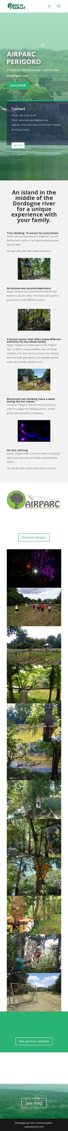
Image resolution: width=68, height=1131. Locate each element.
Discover (18, 85)
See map (18, 145)
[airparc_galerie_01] (34, 1011)
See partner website (34, 1041)
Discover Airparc (34, 537)
